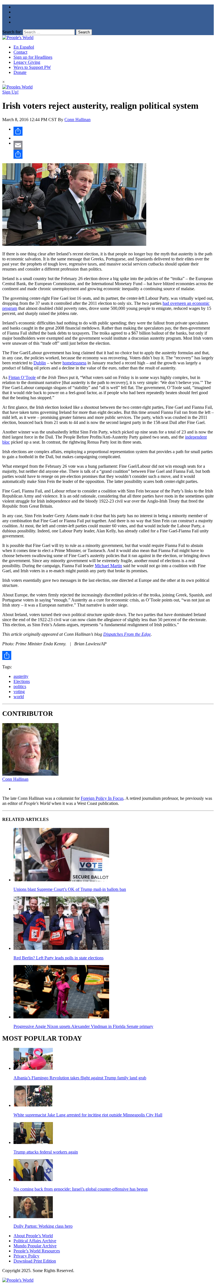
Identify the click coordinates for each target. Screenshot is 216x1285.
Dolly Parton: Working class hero (43, 1226)
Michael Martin (108, 565)
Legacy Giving (27, 62)
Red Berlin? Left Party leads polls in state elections (59, 957)
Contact (20, 52)
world (19, 696)
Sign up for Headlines (33, 57)
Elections (22, 681)
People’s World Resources (37, 1250)
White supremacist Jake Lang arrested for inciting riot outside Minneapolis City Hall (88, 1115)
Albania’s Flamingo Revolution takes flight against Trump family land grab (80, 1077)
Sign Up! (10, 92)
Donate (20, 72)
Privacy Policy (26, 1256)
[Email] (114, 145)
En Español (24, 47)
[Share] (114, 131)
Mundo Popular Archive (35, 1245)
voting (19, 691)
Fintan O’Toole (22, 377)
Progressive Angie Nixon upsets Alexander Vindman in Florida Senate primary (83, 1026)
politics (20, 686)
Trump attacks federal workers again (46, 1152)
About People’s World (33, 1235)
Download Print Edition (35, 1261)
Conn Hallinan (77, 119)
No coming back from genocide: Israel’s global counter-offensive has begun (81, 1189)
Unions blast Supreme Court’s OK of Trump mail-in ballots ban (70, 889)
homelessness (74, 362)
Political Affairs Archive (35, 1240)
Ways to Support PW (32, 67)
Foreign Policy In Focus (102, 798)
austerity (21, 676)
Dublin (39, 362)
